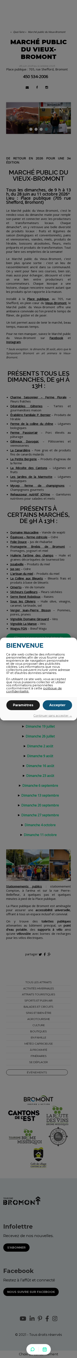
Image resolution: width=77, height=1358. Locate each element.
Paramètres (23, 705)
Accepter (57, 705)
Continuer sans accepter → (52, 715)
